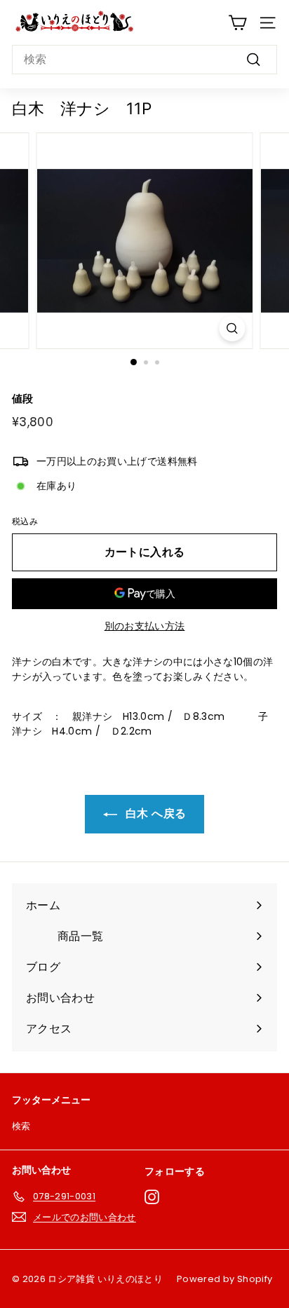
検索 (21, 1126)
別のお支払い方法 (145, 626)
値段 (23, 398)
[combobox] (144, 59)
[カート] (237, 22)
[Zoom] (233, 328)
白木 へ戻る (154, 813)
